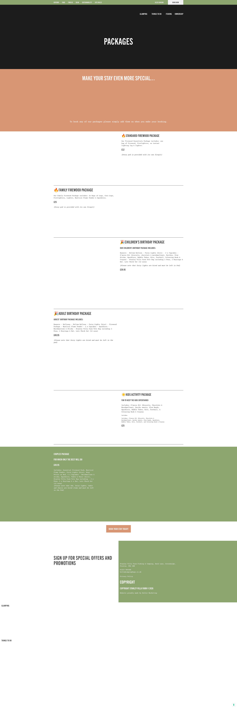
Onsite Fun (7, 643)
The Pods (6, 608)
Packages (7, 625)
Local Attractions (10, 647)
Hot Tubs (6, 615)
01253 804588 (159, 2)
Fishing (169, 14)
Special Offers (9, 622)
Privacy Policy (126, 576)
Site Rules (98, 2)
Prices (5, 618)
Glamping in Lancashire (13, 635)
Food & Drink (8, 650)
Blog (77, 2)
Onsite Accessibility (11, 632)
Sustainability (87, 2)
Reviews (56, 2)
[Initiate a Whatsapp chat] (226, 704)
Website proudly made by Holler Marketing (138, 593)
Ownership (179, 14)
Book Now (175, 2)
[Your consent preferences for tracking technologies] (234, 705)
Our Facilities (8, 628)
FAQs (63, 2)
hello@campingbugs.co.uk (130, 572)
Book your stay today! (118, 528)
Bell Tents (7, 612)
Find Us (70, 2)
